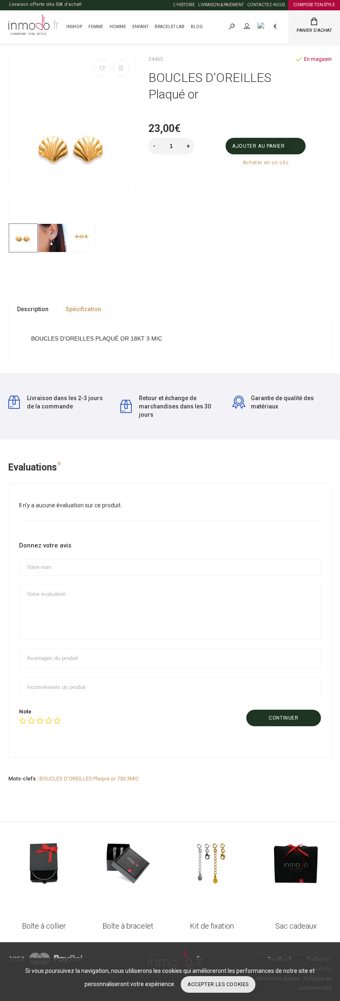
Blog (197, 26)
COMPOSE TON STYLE (314, 4)
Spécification (83, 309)
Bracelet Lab (170, 26)
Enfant (140, 26)
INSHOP (74, 26)
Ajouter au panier (258, 146)
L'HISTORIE (184, 4)
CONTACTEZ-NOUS (266, 4)
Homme (117, 26)
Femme (95, 26)
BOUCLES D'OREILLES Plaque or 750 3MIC (89, 778)
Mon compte (254, 26)
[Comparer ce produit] (121, 68)
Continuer (283, 718)
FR (269, 26)
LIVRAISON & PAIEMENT (221, 4)
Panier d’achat (314, 30)
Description (33, 309)
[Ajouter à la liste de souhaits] (102, 68)
